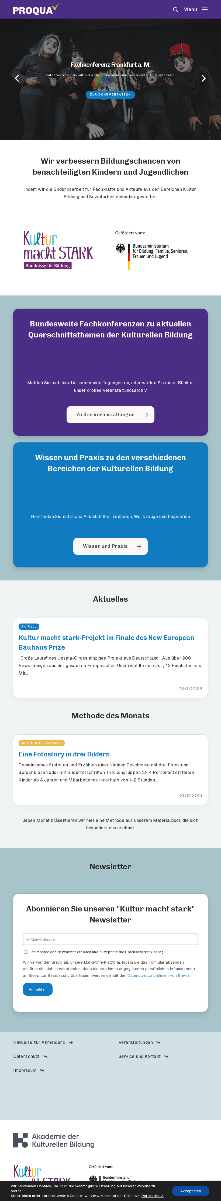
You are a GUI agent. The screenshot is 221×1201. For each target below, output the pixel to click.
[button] (195, 9)
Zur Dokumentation (110, 94)
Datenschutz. (152, 1195)
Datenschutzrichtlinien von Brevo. (158, 975)
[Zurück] (6, 78)
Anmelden (38, 989)
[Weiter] (214, 78)
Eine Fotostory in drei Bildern (64, 754)
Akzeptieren (190, 1191)
